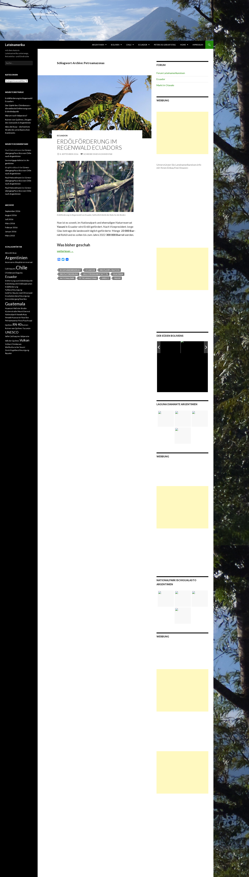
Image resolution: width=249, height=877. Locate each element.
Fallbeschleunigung (13, 290)
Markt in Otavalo (165, 85)
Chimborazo (10, 273)
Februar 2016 (11, 227)
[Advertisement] (182, 133)
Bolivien (115, 45)
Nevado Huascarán (13, 317)
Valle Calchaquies (12, 336)
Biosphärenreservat (70, 270)
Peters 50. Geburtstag (165, 45)
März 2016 (10, 223)
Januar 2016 (10, 231)
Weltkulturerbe (12, 347)
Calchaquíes (10, 269)
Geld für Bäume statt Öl (95, 274)
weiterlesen (65, 251)
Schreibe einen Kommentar (97, 154)
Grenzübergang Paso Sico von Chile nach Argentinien (18, 153)
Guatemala (15, 303)
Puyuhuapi (27, 320)
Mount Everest (23, 311)
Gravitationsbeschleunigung (17, 296)
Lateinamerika (15, 45)
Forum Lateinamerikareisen (171, 73)
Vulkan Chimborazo (13, 344)
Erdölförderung (69, 274)
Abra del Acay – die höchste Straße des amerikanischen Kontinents (17, 129)
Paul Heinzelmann (13, 177)
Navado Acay (21, 314)
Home (183, 45)
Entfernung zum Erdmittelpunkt (19, 281)
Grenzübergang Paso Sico (16, 299)
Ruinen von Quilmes (13, 328)
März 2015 (10, 235)
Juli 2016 (9, 219)
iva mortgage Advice (14, 160)
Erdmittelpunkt (11, 284)
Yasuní (117, 278)
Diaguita (19, 273)
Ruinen (25, 325)
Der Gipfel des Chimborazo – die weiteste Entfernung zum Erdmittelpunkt (18, 108)
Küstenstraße (11, 311)
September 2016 (12, 211)
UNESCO (105, 278)
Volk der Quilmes (12, 341)
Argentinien (98, 45)
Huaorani (118, 274)
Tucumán (26, 328)
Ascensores (10, 262)
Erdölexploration (110, 270)
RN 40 (17, 324)
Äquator (8, 353)
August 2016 (11, 215)
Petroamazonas (88, 278)
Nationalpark (67, 278)
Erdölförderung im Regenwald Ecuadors (89, 144)
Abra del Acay (10, 253)
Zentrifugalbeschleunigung (17, 350)
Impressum (198, 45)
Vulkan (24, 340)
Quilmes (8, 325)
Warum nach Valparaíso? (16, 115)
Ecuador (142, 45)
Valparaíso (24, 336)
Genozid (28, 293)
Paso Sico (25, 317)
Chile (128, 45)
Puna (20, 320)
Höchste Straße (20, 308)
